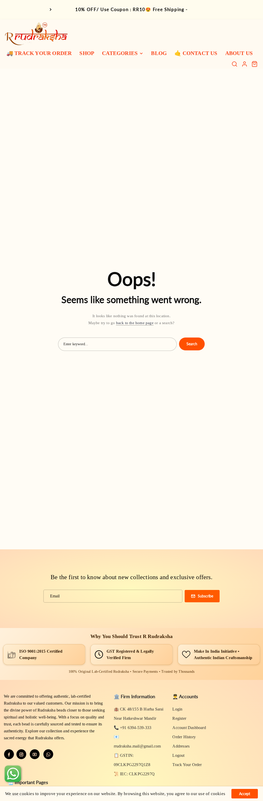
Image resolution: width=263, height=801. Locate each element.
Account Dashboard (189, 727)
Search (191, 344)
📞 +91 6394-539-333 (133, 727)
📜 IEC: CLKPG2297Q (134, 774)
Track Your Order (187, 764)
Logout (178, 755)
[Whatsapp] (48, 754)
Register (179, 718)
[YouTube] (35, 754)
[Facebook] (9, 754)
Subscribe (205, 596)
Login (177, 709)
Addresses (181, 746)
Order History (184, 737)
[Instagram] (21, 754)
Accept (244, 793)
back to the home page (135, 323)
